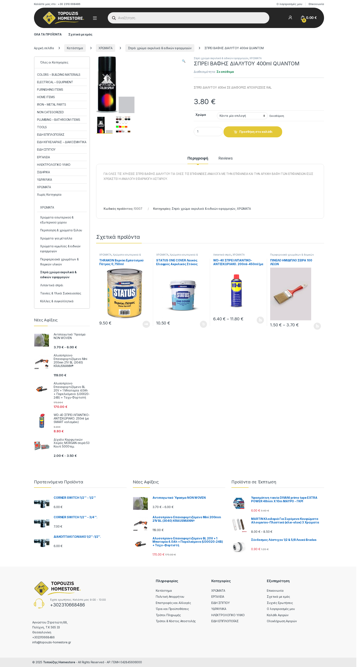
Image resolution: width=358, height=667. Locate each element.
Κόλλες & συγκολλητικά (57, 301)
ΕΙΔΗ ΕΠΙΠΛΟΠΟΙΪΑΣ (50, 134)
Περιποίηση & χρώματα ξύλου (61, 230)
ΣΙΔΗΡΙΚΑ (43, 172)
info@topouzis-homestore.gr (51, 642)
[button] (183, 61)
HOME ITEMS (46, 97)
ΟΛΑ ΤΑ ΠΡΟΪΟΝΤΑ (48, 34)
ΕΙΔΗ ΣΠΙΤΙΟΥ (46, 149)
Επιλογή (258, 320)
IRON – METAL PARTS (51, 104)
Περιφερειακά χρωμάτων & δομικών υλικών (59, 261)
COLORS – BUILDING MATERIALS (58, 74)
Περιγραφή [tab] (197, 158)
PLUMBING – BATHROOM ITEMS (58, 119)
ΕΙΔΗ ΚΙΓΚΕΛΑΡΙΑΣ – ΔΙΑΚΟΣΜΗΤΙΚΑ (61, 142)
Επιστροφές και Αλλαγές (173, 603)
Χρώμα (200, 114)
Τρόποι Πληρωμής (168, 615)
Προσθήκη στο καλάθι (255, 131)
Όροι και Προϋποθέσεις (172, 609)
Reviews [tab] (225, 158)
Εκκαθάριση (277, 115)
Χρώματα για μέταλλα (56, 238)
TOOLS (42, 127)
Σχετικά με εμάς (80, 34)
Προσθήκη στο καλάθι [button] (200, 324)
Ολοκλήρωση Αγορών (282, 621)
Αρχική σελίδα (44, 48)
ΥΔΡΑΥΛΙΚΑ (44, 179)
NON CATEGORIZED (50, 112)
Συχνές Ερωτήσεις (280, 603)
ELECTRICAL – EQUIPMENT (55, 82)
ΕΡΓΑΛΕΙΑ (43, 157)
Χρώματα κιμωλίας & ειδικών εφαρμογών (60, 248)
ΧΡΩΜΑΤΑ (105, 48)
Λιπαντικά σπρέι (222, 254)
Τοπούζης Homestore (59, 662)
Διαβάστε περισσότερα (140, 324)
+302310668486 (67, 604)
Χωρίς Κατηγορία (49, 194)
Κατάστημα (75, 48)
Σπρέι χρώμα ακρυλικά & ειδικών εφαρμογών (160, 48)
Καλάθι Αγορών (278, 615)
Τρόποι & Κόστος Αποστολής (176, 621)
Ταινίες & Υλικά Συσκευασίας (60, 293)
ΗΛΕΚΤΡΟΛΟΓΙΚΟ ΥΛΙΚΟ (53, 164)
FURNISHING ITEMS (50, 89)
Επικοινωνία (316, 4)
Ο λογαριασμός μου (289, 4)
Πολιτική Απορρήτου (170, 596)
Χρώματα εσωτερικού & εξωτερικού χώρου (120, 256)
